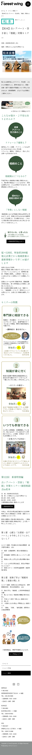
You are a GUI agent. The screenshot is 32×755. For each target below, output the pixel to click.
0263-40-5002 (9, 713)
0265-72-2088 (9, 731)
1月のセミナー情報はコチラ (21, 111)
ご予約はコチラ (16, 654)
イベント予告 (6, 668)
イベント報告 (6, 673)
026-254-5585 (9, 696)
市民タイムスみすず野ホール (17, 496)
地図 (22, 693)
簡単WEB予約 (8, 506)
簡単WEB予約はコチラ (16, 241)
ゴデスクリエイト (12, 745)
